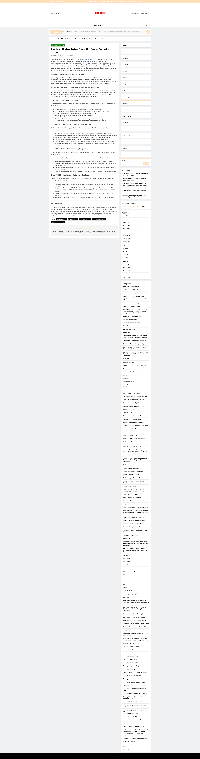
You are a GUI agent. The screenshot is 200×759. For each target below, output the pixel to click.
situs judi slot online (128, 568)
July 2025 (125, 248)
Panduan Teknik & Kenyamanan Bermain (133, 494)
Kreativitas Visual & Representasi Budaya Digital (135, 425)
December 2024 (127, 271)
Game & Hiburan (127, 326)
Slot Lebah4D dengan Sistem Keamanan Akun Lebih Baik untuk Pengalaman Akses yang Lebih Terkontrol (78, 31)
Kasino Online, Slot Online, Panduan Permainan (135, 396)
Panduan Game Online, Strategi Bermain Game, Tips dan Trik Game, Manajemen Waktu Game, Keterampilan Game (135, 460)
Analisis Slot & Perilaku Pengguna (132, 303)
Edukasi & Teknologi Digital (130, 319)
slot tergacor (126, 630)
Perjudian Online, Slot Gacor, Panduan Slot (134, 517)
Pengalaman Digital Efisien (130, 504)
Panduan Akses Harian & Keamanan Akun (134, 438)
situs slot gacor (86, 59)
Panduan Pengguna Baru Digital (131, 474)
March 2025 (126, 261)
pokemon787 (126, 538)
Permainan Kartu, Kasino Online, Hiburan (133, 523)
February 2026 (126, 225)
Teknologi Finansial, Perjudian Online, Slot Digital (135, 693)
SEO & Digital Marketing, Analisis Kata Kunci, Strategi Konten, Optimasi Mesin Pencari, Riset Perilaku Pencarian (135, 550)
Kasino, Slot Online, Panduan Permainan (133, 399)
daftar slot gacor (73, 219)
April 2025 (125, 258)
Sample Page (98, 25)
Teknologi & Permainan (129, 669)
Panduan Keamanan (128, 465)
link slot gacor (126, 52)
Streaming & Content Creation (131, 643)
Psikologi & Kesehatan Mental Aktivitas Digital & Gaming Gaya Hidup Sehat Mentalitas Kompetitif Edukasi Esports (135, 543)
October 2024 (126, 277)
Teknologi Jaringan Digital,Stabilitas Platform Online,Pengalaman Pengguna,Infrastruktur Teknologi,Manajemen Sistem (135, 711)
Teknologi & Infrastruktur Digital (131, 656)
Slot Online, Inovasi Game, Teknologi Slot (133, 614)
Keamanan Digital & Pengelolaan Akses (133, 416)
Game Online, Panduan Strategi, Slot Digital (134, 344)
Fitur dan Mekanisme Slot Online (131, 322)
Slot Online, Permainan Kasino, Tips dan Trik (134, 627)
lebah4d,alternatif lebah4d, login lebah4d (133, 429)
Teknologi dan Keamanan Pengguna (132, 675)
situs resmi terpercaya (129, 571)
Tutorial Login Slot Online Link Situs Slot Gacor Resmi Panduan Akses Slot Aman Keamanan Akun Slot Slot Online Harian (136, 740)
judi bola (125, 390)
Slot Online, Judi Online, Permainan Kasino (134, 617)
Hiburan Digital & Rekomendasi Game (132, 372)
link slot (125, 71)
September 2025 (127, 241)
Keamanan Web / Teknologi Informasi (133, 422)
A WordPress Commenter (130, 206)
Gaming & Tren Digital (128, 362)
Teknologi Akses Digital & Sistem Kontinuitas (135, 672)
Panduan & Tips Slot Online (58, 45)
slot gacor (125, 58)
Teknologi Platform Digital (130, 717)
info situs (125, 375)
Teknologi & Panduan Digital (130, 662)
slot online (126, 129)
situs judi (125, 555)
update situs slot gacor (58, 222)
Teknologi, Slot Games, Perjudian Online (133, 726)
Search (124, 161)
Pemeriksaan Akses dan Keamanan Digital (134, 500)
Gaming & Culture (127, 359)
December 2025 (127, 232)
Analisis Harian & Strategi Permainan (132, 293)
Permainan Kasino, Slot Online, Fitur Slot (133, 527)
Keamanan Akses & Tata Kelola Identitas (133, 406)
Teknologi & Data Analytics (130, 649)
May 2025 (125, 254)
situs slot (125, 142)
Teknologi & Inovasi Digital (130, 659)
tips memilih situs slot (99, 219)
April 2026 (125, 219)
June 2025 (125, 251)
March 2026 (126, 222)
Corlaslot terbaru (61, 219)
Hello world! (142, 206)
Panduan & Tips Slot (128, 432)
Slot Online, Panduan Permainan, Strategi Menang (136, 623)
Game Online (126, 332)
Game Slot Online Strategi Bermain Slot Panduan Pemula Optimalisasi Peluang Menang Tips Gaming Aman (135, 353)
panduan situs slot (85, 219)
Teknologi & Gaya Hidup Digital (131, 653)
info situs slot (126, 378)
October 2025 (126, 238)
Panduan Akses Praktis (129, 442)
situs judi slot (126, 561)
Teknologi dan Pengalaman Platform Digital (134, 682)
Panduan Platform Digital (129, 486)
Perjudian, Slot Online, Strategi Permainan (134, 520)
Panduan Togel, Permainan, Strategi (132, 497)
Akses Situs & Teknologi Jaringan (131, 286)
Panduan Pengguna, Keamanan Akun (132, 478)
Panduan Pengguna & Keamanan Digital (133, 471)
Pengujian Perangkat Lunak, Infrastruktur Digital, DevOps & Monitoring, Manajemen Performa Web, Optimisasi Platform (136, 512)
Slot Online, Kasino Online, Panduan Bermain (134, 620)
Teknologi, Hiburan (128, 723)
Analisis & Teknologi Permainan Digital (133, 290)
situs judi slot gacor (128, 565)
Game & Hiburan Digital (129, 329)
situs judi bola (126, 558)
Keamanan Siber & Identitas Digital (132, 419)
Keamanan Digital (127, 412)
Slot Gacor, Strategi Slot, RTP (130, 594)
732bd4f (55, 55)
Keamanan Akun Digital (129, 409)
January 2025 (126, 267)
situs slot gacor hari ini (129, 581)
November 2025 (127, 235)
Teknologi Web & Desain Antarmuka (132, 720)
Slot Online (126, 597)
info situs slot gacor (128, 381)
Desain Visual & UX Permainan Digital (132, 316)
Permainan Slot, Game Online (130, 535)
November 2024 (127, 274)
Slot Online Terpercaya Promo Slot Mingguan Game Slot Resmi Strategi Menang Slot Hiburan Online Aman (135, 608)
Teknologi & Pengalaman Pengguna (132, 666)
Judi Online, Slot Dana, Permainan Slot (133, 393)
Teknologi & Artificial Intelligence (131, 646)
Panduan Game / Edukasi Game (131, 455)
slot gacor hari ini (127, 590)
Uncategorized (126, 750)
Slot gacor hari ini (127, 84)
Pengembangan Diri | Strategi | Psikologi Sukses (135, 507)
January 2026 (126, 228)
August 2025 (126, 245)
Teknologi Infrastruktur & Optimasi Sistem (134, 702)
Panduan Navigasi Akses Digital (131, 468)
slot (124, 90)
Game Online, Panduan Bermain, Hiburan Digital (135, 340)
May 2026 (125, 216)
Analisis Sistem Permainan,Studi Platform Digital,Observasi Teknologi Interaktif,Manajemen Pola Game (136, 298)
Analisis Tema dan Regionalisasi (131, 306)
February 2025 (126, 264)
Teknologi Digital (127, 685)
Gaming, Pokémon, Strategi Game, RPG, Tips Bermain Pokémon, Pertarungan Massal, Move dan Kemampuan (136, 367)
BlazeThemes (110, 756)
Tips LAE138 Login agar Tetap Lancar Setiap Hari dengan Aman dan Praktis (120, 1)
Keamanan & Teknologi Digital (131, 403)
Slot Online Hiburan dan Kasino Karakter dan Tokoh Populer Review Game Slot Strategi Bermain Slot (136, 602)
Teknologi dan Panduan (129, 679)
